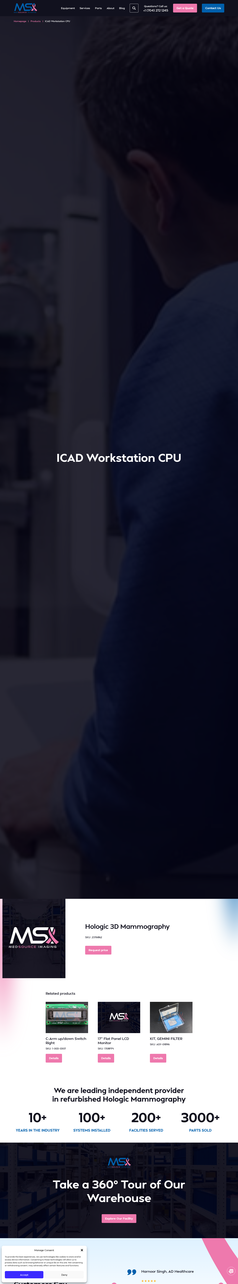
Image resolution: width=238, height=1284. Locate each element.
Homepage (20, 21)
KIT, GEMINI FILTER (166, 1038)
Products (36, 21)
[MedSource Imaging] (25, 8)
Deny (64, 1274)
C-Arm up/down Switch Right (66, 1040)
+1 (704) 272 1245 (155, 10)
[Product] (67, 1017)
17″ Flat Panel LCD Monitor (113, 1040)
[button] (82, 1250)
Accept (24, 1274)
